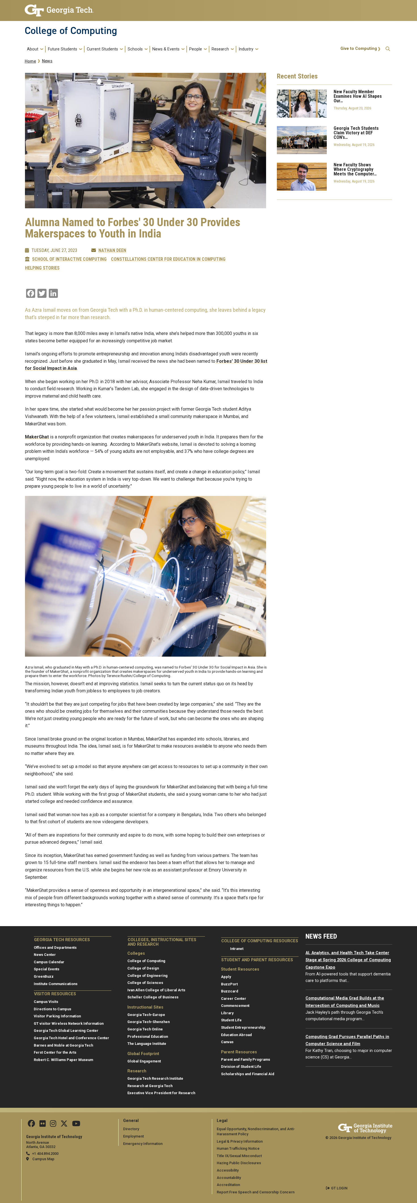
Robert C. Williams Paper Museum (63, 1060)
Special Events (46, 969)
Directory (131, 1129)
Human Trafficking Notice (238, 1148)
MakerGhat (37, 437)
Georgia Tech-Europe (146, 1015)
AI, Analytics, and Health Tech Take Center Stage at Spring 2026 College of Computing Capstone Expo (348, 960)
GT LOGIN (339, 1188)
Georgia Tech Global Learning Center (66, 1030)
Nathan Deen (112, 250)
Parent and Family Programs (245, 1059)
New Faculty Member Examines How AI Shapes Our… (358, 96)
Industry (246, 49)
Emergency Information (143, 1144)
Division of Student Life (241, 1066)
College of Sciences (145, 983)
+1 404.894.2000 (45, 1153)
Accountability (229, 1178)
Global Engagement (144, 1061)
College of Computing (71, 31)
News (47, 61)
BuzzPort (229, 984)
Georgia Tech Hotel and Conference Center (71, 1038)
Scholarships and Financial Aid (247, 1074)
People (195, 49)
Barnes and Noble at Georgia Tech (63, 1045)
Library (227, 1013)
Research (220, 49)
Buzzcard (229, 991)
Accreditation (228, 1185)
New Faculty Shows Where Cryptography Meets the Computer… (355, 169)
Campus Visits (46, 1002)
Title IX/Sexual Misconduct (239, 1156)
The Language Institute (146, 1043)
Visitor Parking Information (57, 1016)
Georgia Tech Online (145, 1029)
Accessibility (228, 1170)
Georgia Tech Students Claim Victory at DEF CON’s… (356, 133)
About (32, 49)
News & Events (166, 49)
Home (30, 61)
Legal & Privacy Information (240, 1141)
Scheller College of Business (152, 997)
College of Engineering (147, 975)
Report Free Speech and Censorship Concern (255, 1192)
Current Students (102, 49)
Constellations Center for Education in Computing (168, 259)
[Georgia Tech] (365, 1127)
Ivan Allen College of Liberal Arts (156, 990)
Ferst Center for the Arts (55, 1052)
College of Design (143, 968)
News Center (45, 954)
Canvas (227, 1042)
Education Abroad (236, 1035)
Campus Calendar (49, 962)
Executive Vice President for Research (161, 1093)
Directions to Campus (52, 1009)
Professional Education (147, 1036)
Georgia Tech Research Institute (155, 1078)
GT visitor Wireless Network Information (69, 1023)
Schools (135, 49)
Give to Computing (358, 48)
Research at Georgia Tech (149, 1086)
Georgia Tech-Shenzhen (148, 1022)
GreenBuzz (44, 976)
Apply (226, 977)
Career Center (233, 998)
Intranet (236, 949)
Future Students (62, 49)
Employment (133, 1136)
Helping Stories (42, 268)
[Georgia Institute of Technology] (59, 8)
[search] (387, 49)
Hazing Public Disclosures (239, 1163)
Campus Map (43, 1159)
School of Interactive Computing (69, 259)
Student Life (231, 1020)
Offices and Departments (55, 947)
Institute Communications (55, 984)
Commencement (235, 1005)
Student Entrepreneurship (243, 1027)
